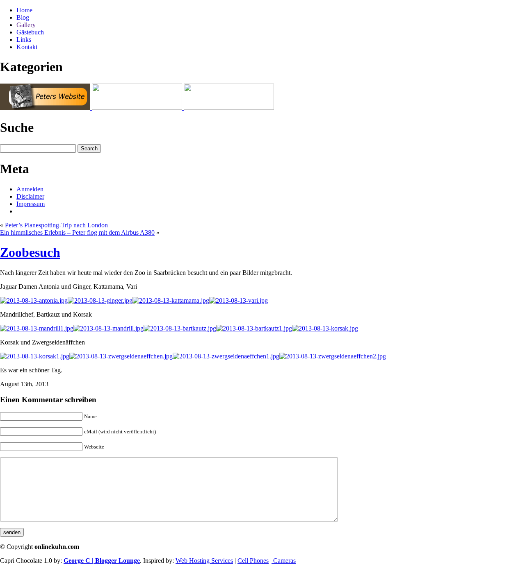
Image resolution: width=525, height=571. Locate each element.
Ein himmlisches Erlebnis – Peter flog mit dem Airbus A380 (77, 232)
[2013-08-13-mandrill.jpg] (108, 328)
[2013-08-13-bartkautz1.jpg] (254, 328)
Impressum (30, 203)
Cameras (284, 560)
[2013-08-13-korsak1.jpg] (34, 356)
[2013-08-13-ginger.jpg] (100, 300)
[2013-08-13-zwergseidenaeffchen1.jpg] (226, 356)
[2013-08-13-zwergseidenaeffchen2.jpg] (332, 356)
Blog (22, 17)
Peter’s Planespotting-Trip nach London (56, 225)
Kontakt (26, 46)
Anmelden (29, 189)
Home (24, 10)
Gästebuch (30, 32)
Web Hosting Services (204, 560)
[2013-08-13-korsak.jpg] (325, 328)
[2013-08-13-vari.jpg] (238, 300)
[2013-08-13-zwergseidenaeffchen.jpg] (121, 356)
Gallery (26, 24)
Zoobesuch (30, 252)
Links (23, 39)
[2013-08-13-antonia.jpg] (34, 300)
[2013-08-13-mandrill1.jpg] (36, 328)
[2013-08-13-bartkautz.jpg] (180, 328)
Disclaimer (30, 196)
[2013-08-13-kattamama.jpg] (170, 300)
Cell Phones (253, 560)
